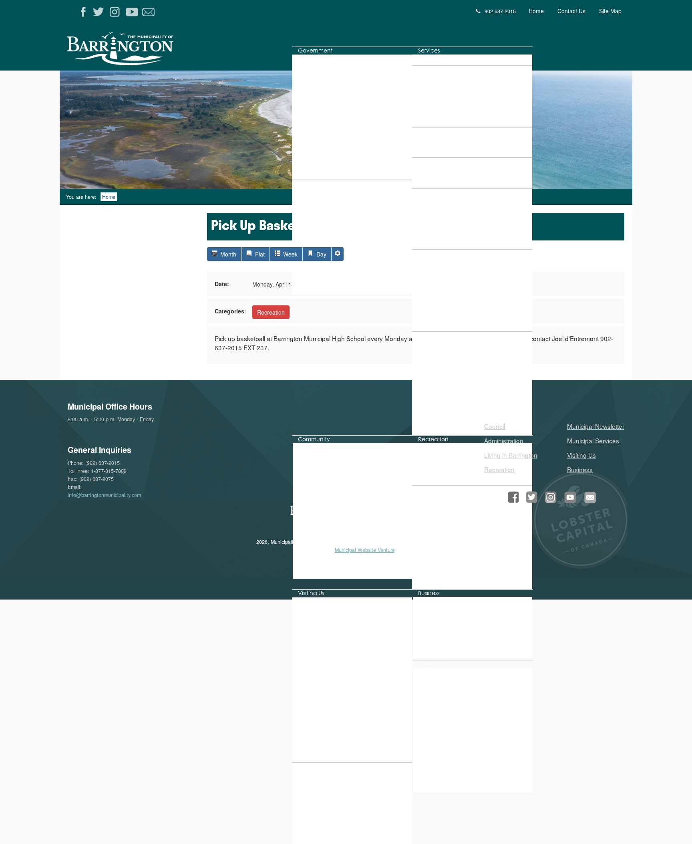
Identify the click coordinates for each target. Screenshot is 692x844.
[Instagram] (116, 12)
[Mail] (149, 12)
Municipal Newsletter (595, 426)
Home (536, 11)
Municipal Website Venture (365, 549)
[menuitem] (315, 50)
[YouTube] (133, 12)
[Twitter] (100, 12)
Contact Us (571, 11)
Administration (503, 440)
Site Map (610, 11)
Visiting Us (581, 455)
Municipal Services (593, 440)
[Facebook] (83, 12)
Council (494, 426)
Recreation (271, 312)
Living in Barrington (510, 455)
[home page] (155, 51)
